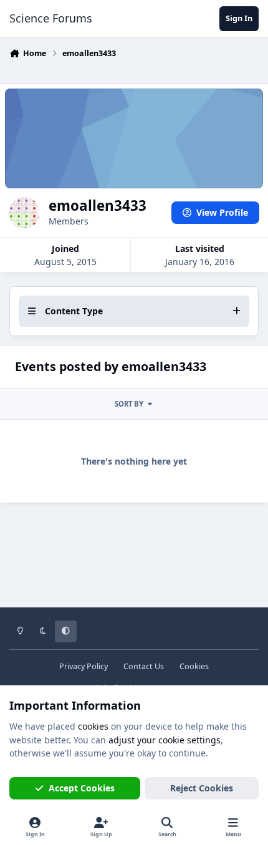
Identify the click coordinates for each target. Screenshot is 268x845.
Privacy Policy (83, 666)
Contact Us (143, 666)
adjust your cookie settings (164, 740)
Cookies (194, 666)
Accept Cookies (82, 788)
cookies (93, 726)
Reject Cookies (201, 788)
